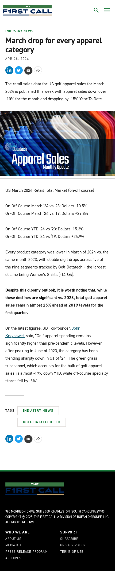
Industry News (19, 31)
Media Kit (13, 545)
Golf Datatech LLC (41, 422)
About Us (13, 539)
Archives (13, 558)
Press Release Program (26, 552)
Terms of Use (71, 552)
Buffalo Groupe (89, 517)
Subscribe (69, 539)
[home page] (27, 10)
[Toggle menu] (107, 10)
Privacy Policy (73, 545)
